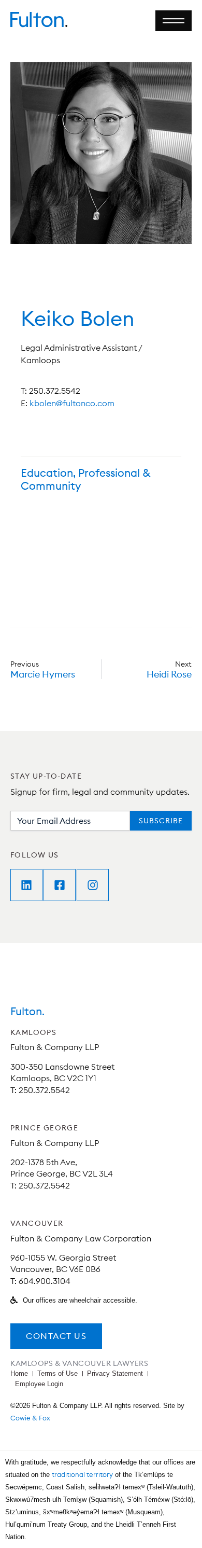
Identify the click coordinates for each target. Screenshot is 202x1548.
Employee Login (39, 1384)
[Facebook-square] (60, 885)
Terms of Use (57, 1373)
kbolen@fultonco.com (72, 403)
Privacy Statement (115, 1373)
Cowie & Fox (30, 1418)
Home (19, 1373)
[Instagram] (93, 885)
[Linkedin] (26, 885)
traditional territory (82, 1474)
